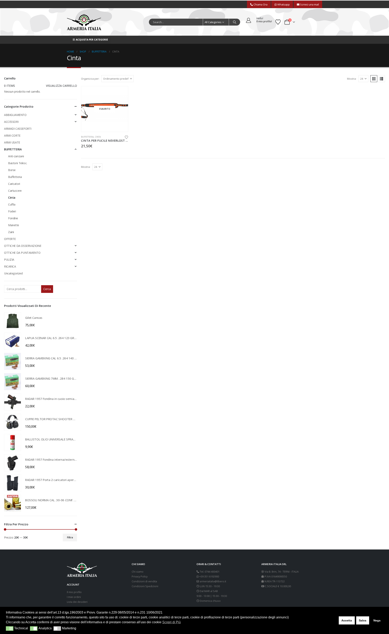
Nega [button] (376, 620)
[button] (373, 78)
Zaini (11, 232)
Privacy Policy (139, 576)
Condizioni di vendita (144, 581)
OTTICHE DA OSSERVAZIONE (22, 246)
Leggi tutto (121, 93)
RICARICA (10, 266)
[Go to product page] (12, 320)
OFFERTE (10, 239)
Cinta (98, 136)
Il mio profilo (74, 592)
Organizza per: (90, 78)
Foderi (12, 211)
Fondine (13, 218)
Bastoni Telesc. (17, 163)
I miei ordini (74, 597)
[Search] (234, 22)
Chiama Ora (260, 4)
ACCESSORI (11, 122)
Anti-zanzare (16, 156)
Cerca (47, 289)
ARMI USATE (12, 142)
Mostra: (351, 78)
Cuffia (11, 204)
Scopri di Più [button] (171, 622)
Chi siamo (137, 571)
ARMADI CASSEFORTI (17, 129)
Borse (12, 170)
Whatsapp (283, 4)
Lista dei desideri (77, 602)
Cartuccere (15, 191)
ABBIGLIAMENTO (15, 115)
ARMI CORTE (12, 135)
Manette (13, 225)
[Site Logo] (84, 22)
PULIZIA (9, 259)
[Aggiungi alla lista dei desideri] (126, 137)
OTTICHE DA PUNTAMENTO (22, 253)
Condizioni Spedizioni (145, 586)
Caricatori (14, 184)
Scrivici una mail (309, 4)
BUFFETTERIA (87, 136)
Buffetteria (15, 177)
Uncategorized (13, 273)
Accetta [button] (346, 620)
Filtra (70, 537)
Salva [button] (362, 620)
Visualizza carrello (61, 86)
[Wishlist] (278, 22)
